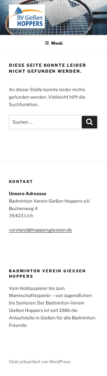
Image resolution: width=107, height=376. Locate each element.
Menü (56, 43)
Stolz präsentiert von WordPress (39, 361)
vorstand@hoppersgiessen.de (40, 230)
